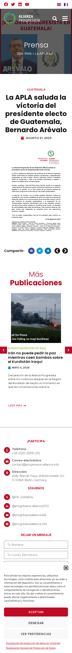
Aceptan (36, 612)
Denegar (36, 623)
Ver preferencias (36, 634)
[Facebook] (6, 4)
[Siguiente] (64, 251)
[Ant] (57, 251)
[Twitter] (13, 4)
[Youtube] (27, 4)
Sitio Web (24, 53)
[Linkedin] (20, 4)
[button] (66, 568)
